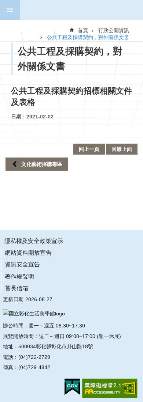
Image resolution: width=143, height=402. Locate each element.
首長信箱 (16, 288)
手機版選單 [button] (10, 10)
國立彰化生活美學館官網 (76, 10)
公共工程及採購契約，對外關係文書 (88, 37)
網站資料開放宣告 (28, 253)
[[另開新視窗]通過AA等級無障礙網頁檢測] (110, 388)
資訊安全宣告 (22, 264)
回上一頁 (89, 149)
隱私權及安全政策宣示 (33, 241)
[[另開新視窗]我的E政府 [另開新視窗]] (72, 387)
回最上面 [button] (121, 149)
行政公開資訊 (113, 30)
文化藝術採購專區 (41, 164)
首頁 (83, 30)
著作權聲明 (19, 276)
